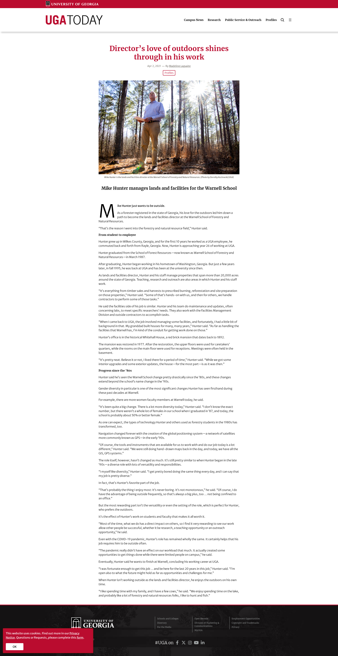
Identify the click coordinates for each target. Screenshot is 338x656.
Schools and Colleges (168, 618)
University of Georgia (97, 624)
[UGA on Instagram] (190, 642)
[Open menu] (290, 20)
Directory (162, 623)
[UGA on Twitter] (184, 642)
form (80, 637)
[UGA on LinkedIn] (202, 642)
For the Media (164, 627)
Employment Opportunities (246, 618)
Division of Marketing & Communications (207, 624)
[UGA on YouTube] (197, 642)
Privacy (235, 627)
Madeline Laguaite (180, 66)
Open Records (201, 618)
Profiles (169, 72)
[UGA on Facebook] (178, 642)
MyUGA (198, 630)
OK (15, 646)
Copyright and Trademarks (245, 623)
